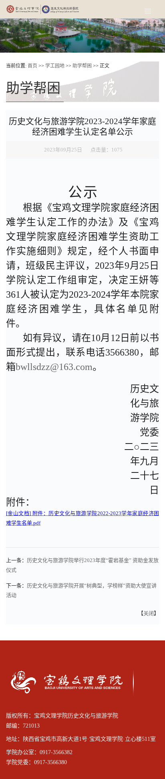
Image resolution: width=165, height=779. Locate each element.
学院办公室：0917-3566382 (39, 752)
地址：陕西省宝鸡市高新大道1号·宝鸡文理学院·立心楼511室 (81, 739)
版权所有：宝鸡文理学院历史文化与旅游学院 (62, 716)
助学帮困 (82, 66)
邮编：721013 (23, 726)
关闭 (148, 613)
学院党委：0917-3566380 (36, 762)
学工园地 (54, 66)
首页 (32, 66)
